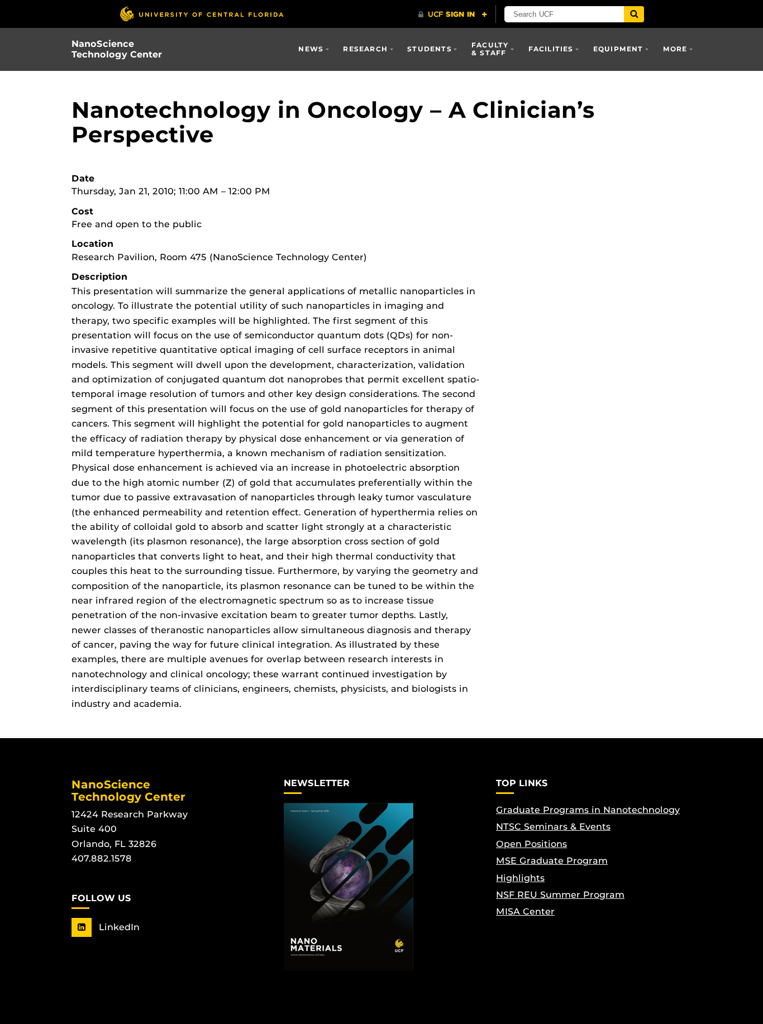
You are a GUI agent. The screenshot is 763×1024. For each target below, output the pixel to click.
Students (429, 49)
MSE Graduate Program (552, 860)
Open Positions (531, 844)
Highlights (520, 878)
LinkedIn (118, 927)
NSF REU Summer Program (560, 894)
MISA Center (525, 911)
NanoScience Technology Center (116, 49)
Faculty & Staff (489, 49)
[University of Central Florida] (201, 13)
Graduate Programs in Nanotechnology (588, 810)
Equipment (618, 49)
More (675, 49)
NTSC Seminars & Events (553, 826)
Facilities (551, 49)
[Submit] (634, 14)
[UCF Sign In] (453, 14)
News (310, 49)
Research (365, 49)
